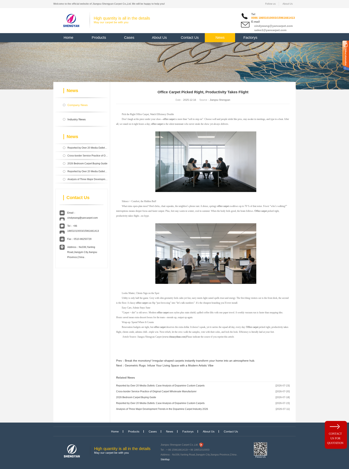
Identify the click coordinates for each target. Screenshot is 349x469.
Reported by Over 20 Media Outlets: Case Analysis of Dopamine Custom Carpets (87, 147)
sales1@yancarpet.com (270, 30)
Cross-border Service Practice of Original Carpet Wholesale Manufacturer (87, 155)
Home (68, 38)
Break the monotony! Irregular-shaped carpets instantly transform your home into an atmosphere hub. (190, 360)
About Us (288, 3)
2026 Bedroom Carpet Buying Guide (87, 163)
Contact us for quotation (335, 438)
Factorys (250, 38)
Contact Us (190, 38)
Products (99, 38)
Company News (77, 105)
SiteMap (165, 459)
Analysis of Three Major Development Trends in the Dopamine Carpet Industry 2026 (87, 179)
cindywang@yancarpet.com (273, 25)
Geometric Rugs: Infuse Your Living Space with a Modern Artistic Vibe (169, 365)
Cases (129, 38)
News (220, 38)
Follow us (270, 3)
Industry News (76, 119)
